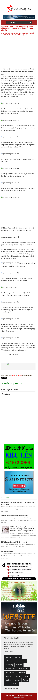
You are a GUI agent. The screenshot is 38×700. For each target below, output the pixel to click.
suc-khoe (8, 680)
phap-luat (22, 672)
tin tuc (8, 684)
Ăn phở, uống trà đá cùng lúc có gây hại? (14, 515)
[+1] (12, 367)
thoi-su (17, 680)
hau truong (21, 661)
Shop (26, 676)
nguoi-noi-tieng (23, 668)
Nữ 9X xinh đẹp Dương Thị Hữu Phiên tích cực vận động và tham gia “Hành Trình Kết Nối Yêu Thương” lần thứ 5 (22, 529)
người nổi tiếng (10, 672)
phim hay (8, 676)
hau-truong (9, 665)
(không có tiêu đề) (7, 551)
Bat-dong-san (10, 661)
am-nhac (8, 657)
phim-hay (18, 676)
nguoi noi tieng (10, 668)
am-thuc (17, 657)
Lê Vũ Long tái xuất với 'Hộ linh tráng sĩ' (14, 542)
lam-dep (19, 665)
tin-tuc (15, 684)
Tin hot (25, 680)
